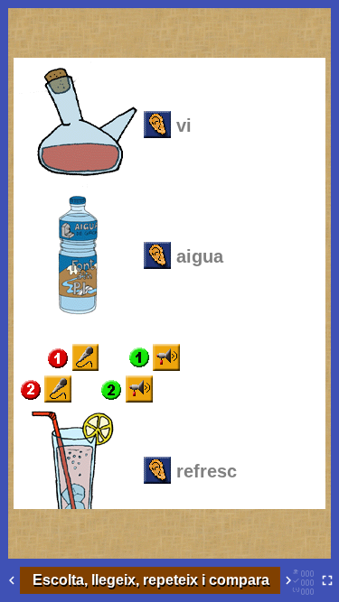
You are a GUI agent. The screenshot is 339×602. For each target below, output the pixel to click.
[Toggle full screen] (327, 580)
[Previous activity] (12, 580)
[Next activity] (288, 580)
